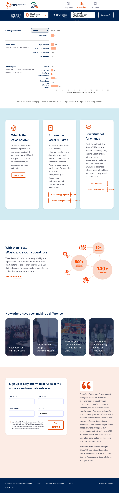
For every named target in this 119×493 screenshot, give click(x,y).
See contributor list (13, 276)
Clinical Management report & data (61, 200)
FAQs (71, 483)
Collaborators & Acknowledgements (18, 483)
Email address (14, 408)
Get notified (55, 425)
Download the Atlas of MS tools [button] (98, 189)
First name (13, 396)
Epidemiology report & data (61, 194)
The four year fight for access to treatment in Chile (73, 346)
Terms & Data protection (55, 483)
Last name (42, 396)
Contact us (9, 487)
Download (105, 15)
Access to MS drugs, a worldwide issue (45, 347)
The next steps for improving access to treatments (100, 346)
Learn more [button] (18, 175)
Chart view (81, 7)
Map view (69, 7)
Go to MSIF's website (106, 484)
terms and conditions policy (20, 428)
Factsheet (95, 7)
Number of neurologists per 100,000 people (80, 15)
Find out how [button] (96, 183)
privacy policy (37, 426)
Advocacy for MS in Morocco (17, 349)
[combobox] (51, 414)
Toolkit (39, 483)
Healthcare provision (35, 15)
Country (41, 408)
